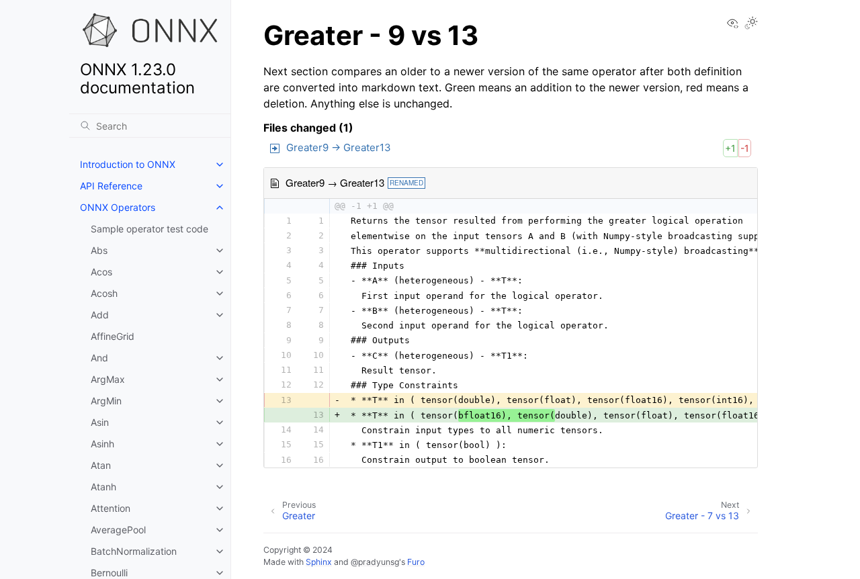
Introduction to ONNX (127, 164)
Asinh (102, 443)
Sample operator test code (149, 228)
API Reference (111, 185)
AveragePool (118, 529)
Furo (416, 562)
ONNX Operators (117, 207)
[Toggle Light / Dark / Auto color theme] (751, 24)
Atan (101, 465)
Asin (100, 422)
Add (100, 314)
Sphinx (319, 562)
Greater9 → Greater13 (338, 147)
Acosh (104, 293)
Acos (101, 271)
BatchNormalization (134, 551)
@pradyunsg (375, 562)
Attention (110, 508)
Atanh (103, 486)
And (99, 357)
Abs (99, 250)
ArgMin (106, 400)
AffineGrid (112, 336)
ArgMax (108, 379)
